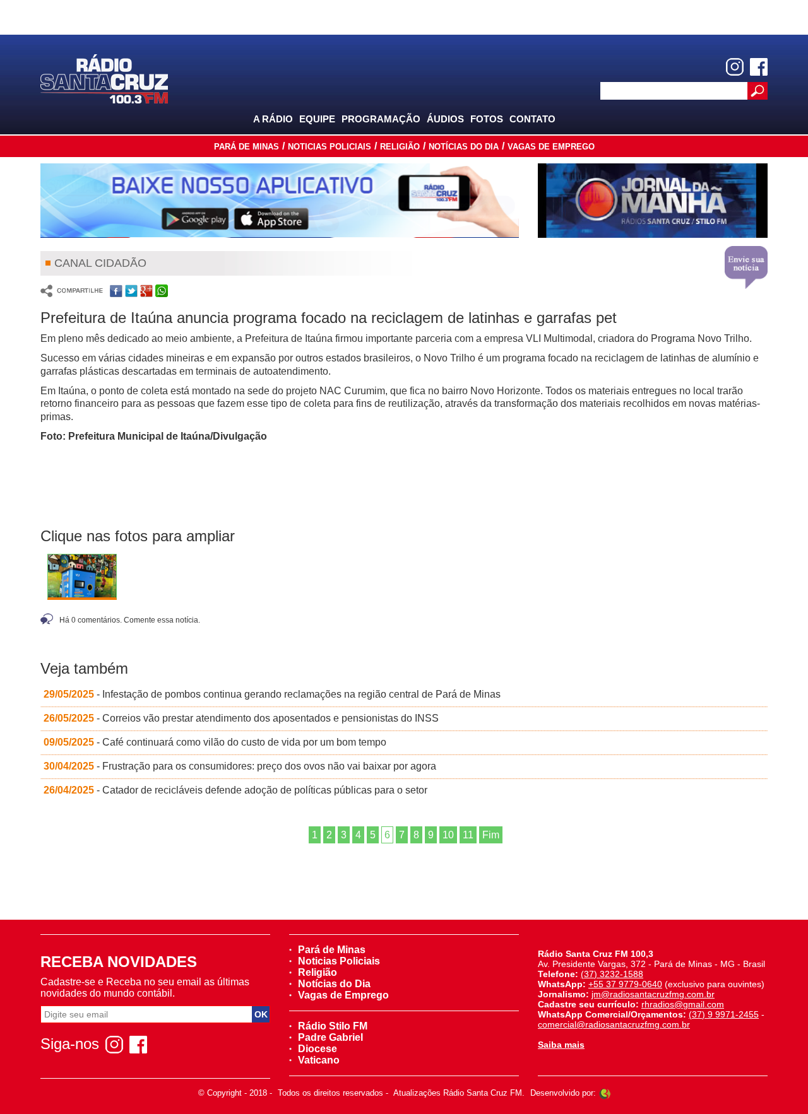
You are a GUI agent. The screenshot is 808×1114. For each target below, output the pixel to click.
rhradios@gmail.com (682, 1004)
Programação (381, 119)
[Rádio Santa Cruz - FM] (104, 78)
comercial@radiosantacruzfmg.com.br (614, 1024)
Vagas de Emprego (551, 146)
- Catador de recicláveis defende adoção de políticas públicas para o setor (238, 790)
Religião (400, 146)
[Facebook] (759, 67)
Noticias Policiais (329, 146)
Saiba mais (561, 1045)
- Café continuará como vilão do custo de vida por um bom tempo (217, 742)
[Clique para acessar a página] (279, 200)
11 (468, 835)
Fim (490, 835)
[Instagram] (735, 67)
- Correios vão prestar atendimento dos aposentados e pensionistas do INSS (244, 718)
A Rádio (273, 119)
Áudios (445, 119)
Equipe (317, 119)
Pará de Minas (246, 146)
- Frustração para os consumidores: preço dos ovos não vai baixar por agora (242, 766)
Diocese (317, 1048)
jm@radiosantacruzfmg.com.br (653, 994)
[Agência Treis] (604, 1093)
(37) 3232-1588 (612, 974)
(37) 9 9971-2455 (724, 1014)
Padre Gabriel (330, 1037)
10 (448, 835)
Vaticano (319, 1060)
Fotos (486, 119)
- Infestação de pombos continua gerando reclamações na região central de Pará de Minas (275, 694)
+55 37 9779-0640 (625, 984)
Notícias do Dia (464, 146)
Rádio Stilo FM (332, 1026)
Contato (532, 119)
